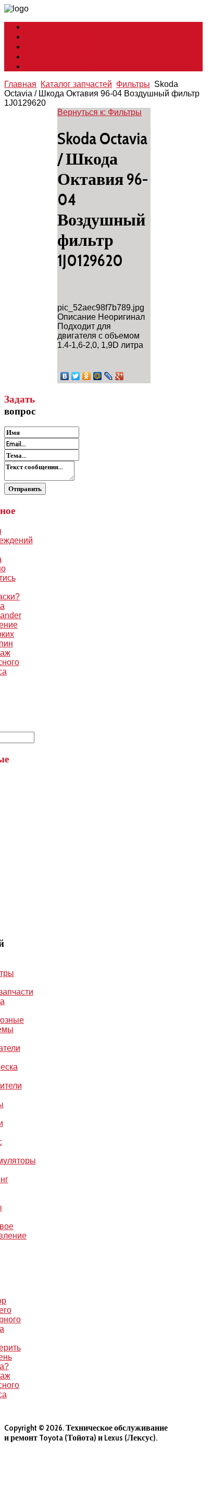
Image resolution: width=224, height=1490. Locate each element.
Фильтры (133, 84)
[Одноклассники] (86, 376)
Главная (20, 84)
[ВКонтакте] (64, 376)
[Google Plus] (119, 376)
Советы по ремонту (61, 47)
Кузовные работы (58, 37)
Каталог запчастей (76, 84)
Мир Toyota (46, 27)
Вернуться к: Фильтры (99, 112)
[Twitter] (75, 376)
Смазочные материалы (69, 66)
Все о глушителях (58, 56)
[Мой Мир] (97, 376)
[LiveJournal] (108, 376)
